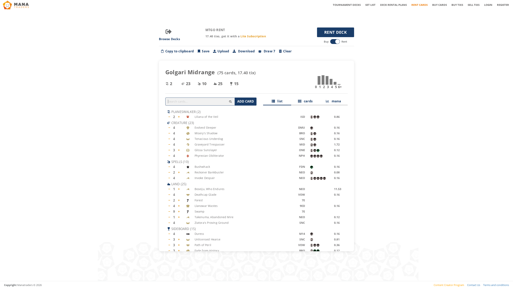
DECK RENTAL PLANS (393, 5)
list (279, 101)
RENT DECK (335, 32)
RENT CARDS (419, 5)
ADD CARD (245, 101)
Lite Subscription (253, 36)
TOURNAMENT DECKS (347, 5)
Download (245, 51)
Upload (223, 51)
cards (307, 101)
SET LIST (370, 5)
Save (205, 51)
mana (335, 101)
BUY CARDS (439, 5)
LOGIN (488, 5)
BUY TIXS (457, 5)
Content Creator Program (449, 285)
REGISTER (503, 5)
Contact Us (473, 285)
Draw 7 (268, 51)
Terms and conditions (496, 285)
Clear (287, 51)
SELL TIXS (474, 5)
